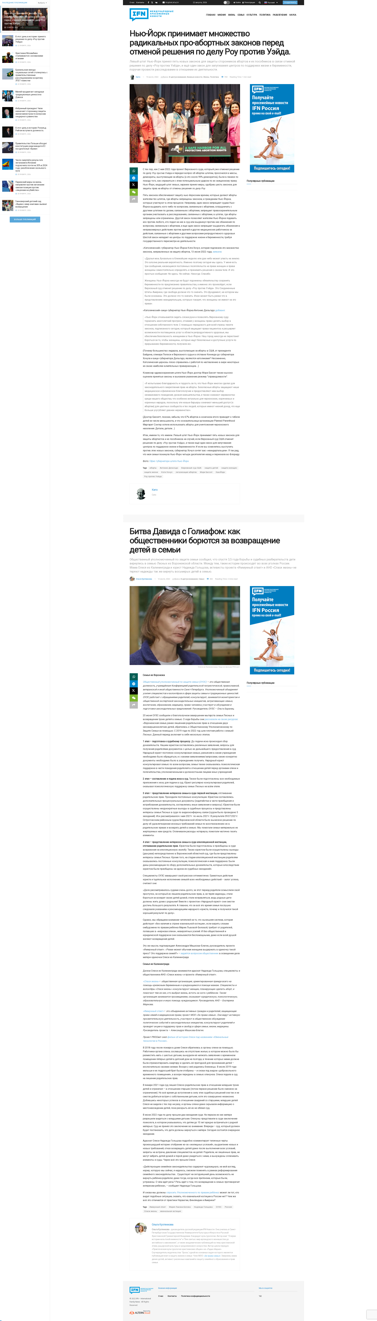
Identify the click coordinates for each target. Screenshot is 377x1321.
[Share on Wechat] (134, 192)
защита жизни (151, 472)
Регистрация (249, 2)
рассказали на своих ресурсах (221, 719)
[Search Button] (260, 2)
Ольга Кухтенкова (144, 579)
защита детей (211, 468)
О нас (132, 2)
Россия (228, 1207)
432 (211, 579)
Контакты (140, 2)
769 (225, 77)
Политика (265, 15)
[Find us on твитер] (152, 2)
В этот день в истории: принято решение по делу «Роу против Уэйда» (30, 39)
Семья (241, 15)
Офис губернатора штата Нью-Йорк (169, 461)
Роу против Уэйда (153, 476)
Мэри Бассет (206, 472)
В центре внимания (177, 77)
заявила (217, 251)
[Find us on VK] (156, 2)
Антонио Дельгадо (169, 468)
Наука (292, 15)
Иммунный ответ (158, 1207)
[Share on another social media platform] (134, 199)
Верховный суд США (191, 468)
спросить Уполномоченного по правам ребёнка (192, 1192)
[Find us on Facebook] (148, 2)
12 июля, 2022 (164, 579)
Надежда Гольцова (203, 1207)
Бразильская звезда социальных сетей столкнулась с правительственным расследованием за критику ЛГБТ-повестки (31, 75)
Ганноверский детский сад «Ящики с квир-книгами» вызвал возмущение (31, 204)
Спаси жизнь (150, 1211)
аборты (153, 468)
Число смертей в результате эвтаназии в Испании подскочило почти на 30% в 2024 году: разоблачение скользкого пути (31, 165)
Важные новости (194, 77)
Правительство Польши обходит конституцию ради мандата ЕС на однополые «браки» (31, 146)
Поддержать (290, 2)
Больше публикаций (25, 219)
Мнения (222, 15)
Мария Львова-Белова (180, 1207)
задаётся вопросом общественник (200, 953)
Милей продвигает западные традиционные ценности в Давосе (29, 94)
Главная (210, 15)
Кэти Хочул (166, 472)
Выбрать (41, 3)
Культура (252, 15)
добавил (220, 310)
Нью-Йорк (220, 472)
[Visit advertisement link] (272, 128)
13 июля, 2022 (152, 77)
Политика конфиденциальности (195, 1296)
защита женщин (229, 468)
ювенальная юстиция (170, 1211)
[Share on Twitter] (134, 185)
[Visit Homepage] (152, 14)
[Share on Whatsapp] (134, 170)
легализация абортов (186, 472)
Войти (238, 2)
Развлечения (280, 15)
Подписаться (172, 2)
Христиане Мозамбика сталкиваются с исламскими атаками (29, 56)
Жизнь (231, 15)
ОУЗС (218, 1207)
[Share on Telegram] (134, 178)
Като (138, 77)
